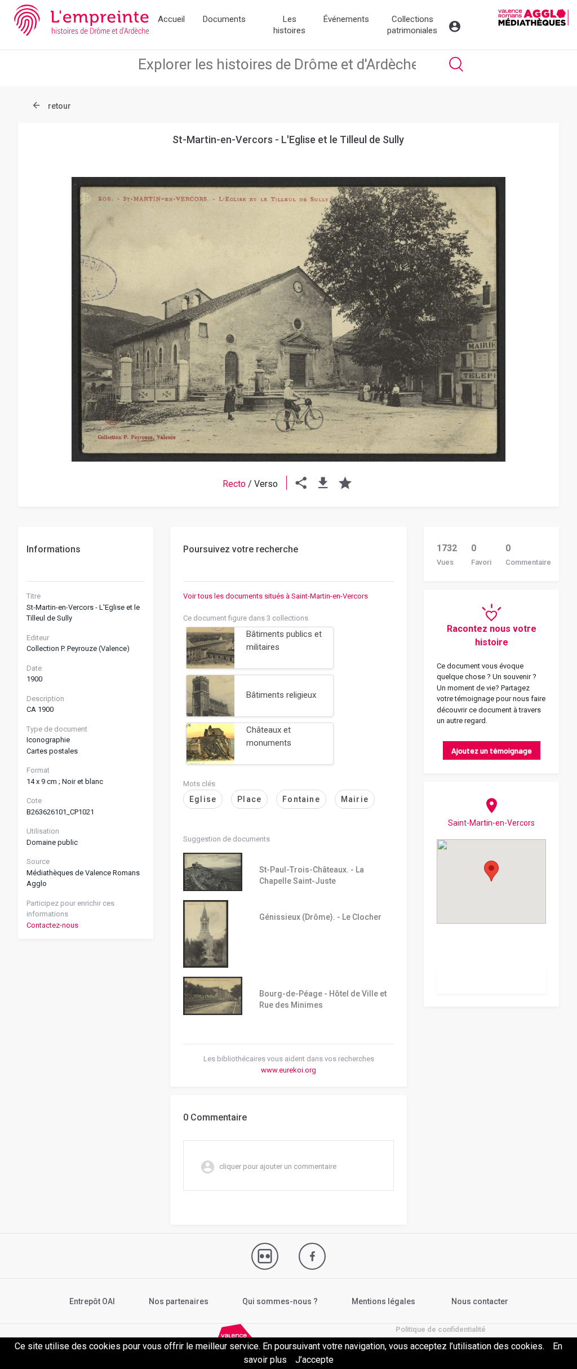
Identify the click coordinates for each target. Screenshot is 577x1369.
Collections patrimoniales (412, 25)
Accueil (171, 19)
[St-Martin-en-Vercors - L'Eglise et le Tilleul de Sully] (288, 319)
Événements (346, 19)
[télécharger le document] (323, 484)
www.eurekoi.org (288, 1070)
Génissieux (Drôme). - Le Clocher (320, 916)
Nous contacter (479, 1301)
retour (58, 105)
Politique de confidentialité (441, 1329)
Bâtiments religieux (281, 695)
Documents (224, 19)
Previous (46, 292)
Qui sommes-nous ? (280, 1301)
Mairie (355, 799)
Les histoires (289, 25)
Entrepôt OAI (92, 1301)
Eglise (202, 799)
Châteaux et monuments (268, 736)
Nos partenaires (178, 1301)
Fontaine (301, 799)
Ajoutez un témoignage (491, 750)
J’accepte (314, 1359)
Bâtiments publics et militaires (284, 640)
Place (249, 799)
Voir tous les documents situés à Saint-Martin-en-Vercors (275, 596)
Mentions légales (383, 1301)
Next (531, 292)
